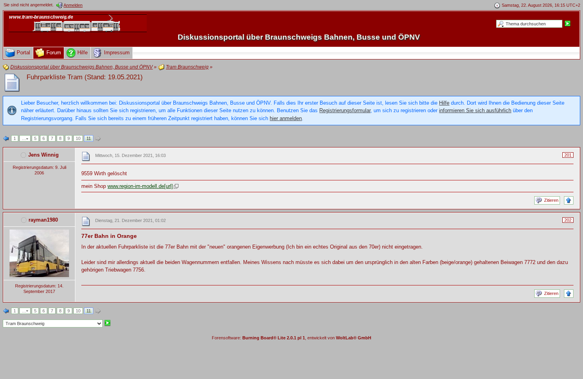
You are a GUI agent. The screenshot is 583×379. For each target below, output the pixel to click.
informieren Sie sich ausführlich (475, 110)
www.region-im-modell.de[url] (140, 186)
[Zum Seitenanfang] (568, 200)
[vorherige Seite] (6, 139)
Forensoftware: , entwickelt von (291, 337)
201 (567, 155)
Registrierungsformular (344, 110)
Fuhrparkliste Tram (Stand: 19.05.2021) (85, 77)
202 (567, 220)
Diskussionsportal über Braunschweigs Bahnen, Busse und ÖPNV (299, 37)
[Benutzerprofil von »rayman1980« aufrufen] (39, 253)
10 (78, 138)
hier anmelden (286, 118)
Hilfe (444, 103)
